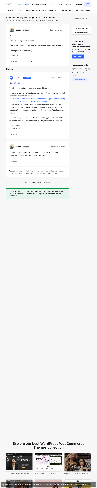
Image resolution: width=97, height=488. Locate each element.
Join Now (79, 56)
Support (51, 4)
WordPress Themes (39, 4)
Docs (60, 4)
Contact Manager (79, 79)
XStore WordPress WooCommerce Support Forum (41, 10)
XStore (68, 4)
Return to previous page (83, 10)
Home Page (10, 10)
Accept (93, 484)
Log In (87, 4)
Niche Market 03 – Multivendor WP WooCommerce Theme (48, 474)
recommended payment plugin (52, 171)
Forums (20, 10)
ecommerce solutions (23, 171)
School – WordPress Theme (19, 474)
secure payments (15, 173)
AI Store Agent (24, 4)
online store (36, 171)
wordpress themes (40, 173)
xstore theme (52, 173)
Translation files (82, 28)
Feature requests (82, 32)
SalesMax (78, 4)
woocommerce (27, 173)
